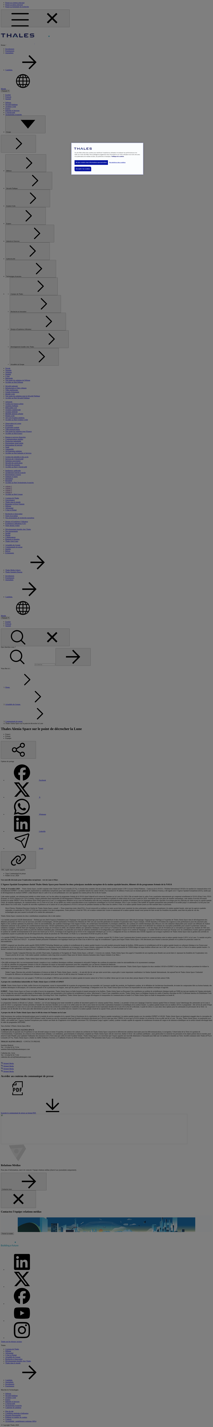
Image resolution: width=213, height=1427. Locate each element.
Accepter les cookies (83, 169)
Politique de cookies (117, 156)
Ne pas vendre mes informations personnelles (91, 162)
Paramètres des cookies (117, 162)
